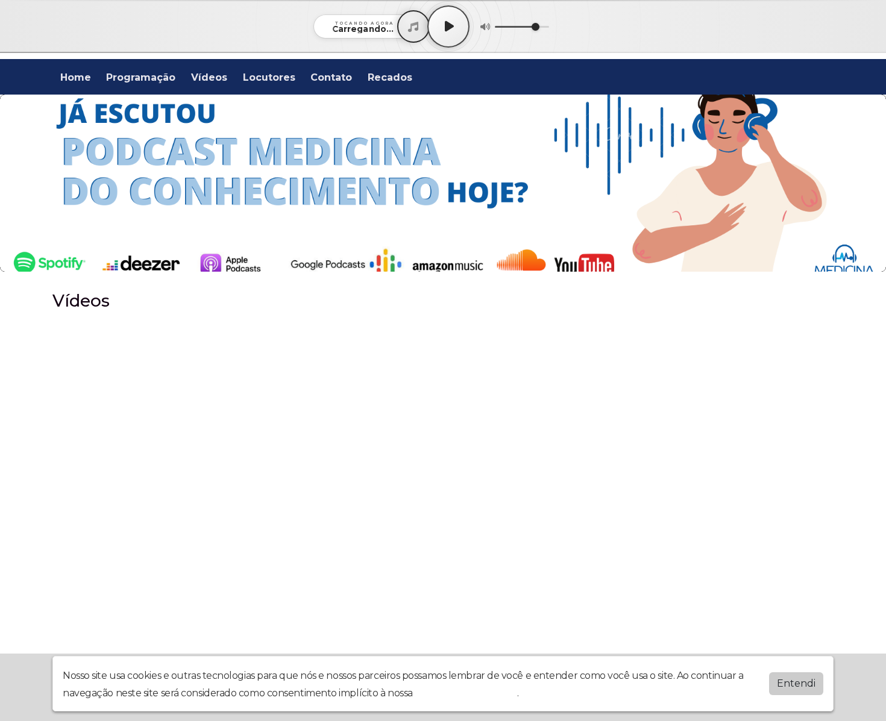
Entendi (796, 683)
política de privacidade (466, 693)
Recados (390, 77)
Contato (331, 77)
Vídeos (209, 77)
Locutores (269, 77)
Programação (140, 77)
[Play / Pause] (448, 26)
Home (75, 77)
